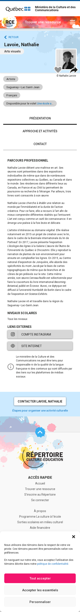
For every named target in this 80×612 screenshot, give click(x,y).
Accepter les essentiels (40, 590)
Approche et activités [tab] (40, 131)
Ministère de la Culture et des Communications (55, 9)
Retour (14, 37)
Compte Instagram (36, 334)
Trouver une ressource (40, 489)
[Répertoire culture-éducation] (8, 22)
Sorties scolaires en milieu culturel (40, 522)
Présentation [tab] (40, 118)
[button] (73, 537)
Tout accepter (40, 578)
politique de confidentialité (52, 563)
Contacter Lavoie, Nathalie (40, 401)
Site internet (31, 346)
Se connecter (40, 500)
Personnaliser (40, 602)
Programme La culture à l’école (40, 516)
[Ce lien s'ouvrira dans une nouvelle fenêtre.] (18, 8)
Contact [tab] (40, 144)
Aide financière (40, 527)
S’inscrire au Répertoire (40, 494)
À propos (40, 511)
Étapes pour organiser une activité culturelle (40, 410)
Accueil (40, 483)
